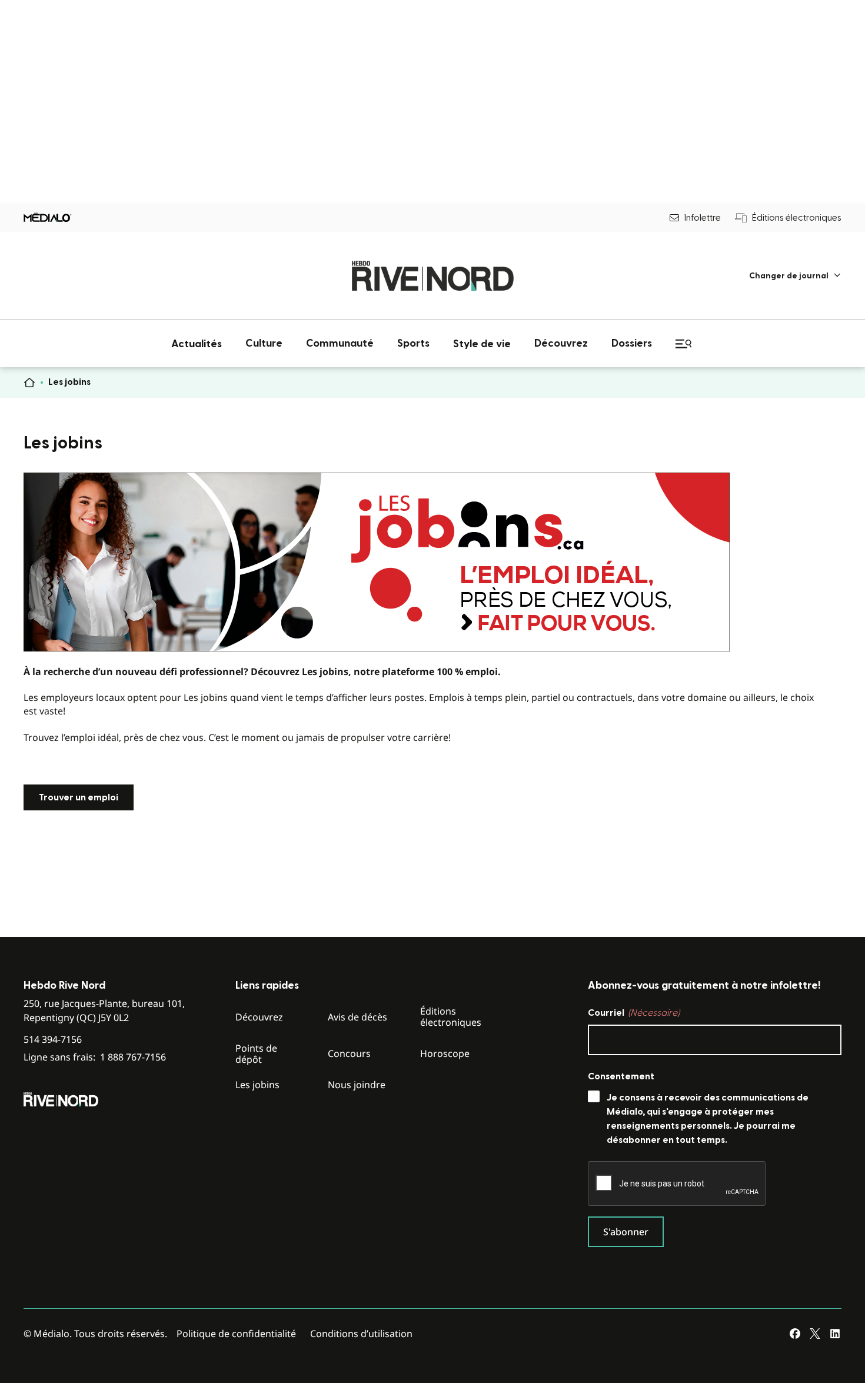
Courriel (634, 1013)
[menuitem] (795, 276)
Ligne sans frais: (95, 1057)
